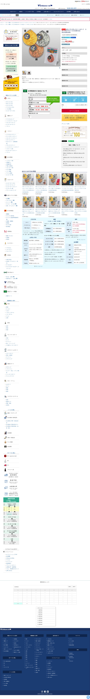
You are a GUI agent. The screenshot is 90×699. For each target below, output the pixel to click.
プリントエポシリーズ (11, 190)
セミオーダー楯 (9, 174)
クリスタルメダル (10, 107)
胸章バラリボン (9, 235)
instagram (71, 653)
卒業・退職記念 (6, 681)
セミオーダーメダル (10, 110)
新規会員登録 (71, 644)
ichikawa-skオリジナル (17, 647)
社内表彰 (5, 679)
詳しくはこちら (39, 266)
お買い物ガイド (47, 11)
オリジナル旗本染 (10, 215)
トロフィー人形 (9, 148)
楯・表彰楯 (6, 644)
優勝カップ (6, 640)
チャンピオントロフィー (11, 136)
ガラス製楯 (8, 169)
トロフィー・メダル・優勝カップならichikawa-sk (9, 22)
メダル (5, 638)
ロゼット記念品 (16, 650)
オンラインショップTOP (11, 554)
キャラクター (16, 640)
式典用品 (15, 638)
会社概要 (69, 11)
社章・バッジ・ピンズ (8, 649)
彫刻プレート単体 (17, 652)
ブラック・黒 (6, 667)
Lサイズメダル (9, 105)
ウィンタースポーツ (10, 374)
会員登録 (88, 4)
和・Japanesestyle (7, 661)
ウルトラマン (9, 251)
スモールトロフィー (10, 139)
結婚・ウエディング (7, 675)
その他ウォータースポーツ (12, 345)
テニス (7, 316)
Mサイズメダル (30, 24)
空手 (7, 326)
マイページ (50, 15)
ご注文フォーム (50, 653)
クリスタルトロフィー (11, 134)
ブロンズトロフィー (10, 145)
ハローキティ (9, 249)
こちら (50, 19)
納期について (49, 644)
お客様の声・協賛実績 (11, 567)
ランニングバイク (10, 376)
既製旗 (7, 222)
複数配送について (50, 640)
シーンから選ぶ (11, 409)
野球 (7, 307)
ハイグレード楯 (9, 160)
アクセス (8, 559)
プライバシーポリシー (11, 565)
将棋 (7, 389)
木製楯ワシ (8, 162)
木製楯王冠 (8, 164)
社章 (7, 198)
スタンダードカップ (10, 122)
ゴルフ (7, 310)
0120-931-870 (71, 8)
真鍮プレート (9, 295)
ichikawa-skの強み (10, 558)
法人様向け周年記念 (7, 677)
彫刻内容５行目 (65, 86)
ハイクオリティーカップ (11, 120)
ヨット (7, 339)
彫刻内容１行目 (65, 64)
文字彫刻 (39, 11)
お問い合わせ (77, 11)
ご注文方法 (49, 638)
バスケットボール (10, 312)
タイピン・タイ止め (10, 203)
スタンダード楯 (9, 167)
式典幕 (7, 237)
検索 (17, 15)
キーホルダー (9, 264)
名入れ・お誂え (9, 276)
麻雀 (7, 391)
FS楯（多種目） (9, 165)
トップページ (49, 661)
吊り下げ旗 (8, 224)
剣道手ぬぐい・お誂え (11, 278)
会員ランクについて (50, 649)
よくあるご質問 (50, 651)
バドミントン (9, 368)
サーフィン (8, 341)
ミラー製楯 (8, 171)
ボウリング (8, 367)
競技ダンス (8, 401)
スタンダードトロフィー (11, 138)
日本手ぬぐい (16, 644)
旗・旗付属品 (6, 651)
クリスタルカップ (10, 119)
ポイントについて (50, 647)
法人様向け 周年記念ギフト (12, 424)
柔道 (7, 327)
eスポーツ (8, 384)
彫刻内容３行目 (65, 75)
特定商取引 (8, 563)
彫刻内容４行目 (65, 80)
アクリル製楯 (9, 173)
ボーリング (38, 644)
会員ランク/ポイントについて (63, 15)
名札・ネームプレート (11, 205)
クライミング (9, 358)
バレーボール (9, 314)
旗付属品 (8, 226)
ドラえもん (8, 247)
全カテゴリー (13, 11)
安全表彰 (5, 685)
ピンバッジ (8, 202)
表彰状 (7, 239)
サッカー (8, 309)
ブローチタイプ (9, 200)
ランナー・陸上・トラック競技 (39, 649)
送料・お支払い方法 (50, 643)
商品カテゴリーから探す (11, 95)
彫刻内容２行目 (65, 69)
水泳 (7, 338)
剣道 (7, 329)
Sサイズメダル (9, 101)
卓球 (7, 317)
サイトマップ (9, 561)
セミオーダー (6, 647)
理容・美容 (8, 403)
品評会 (7, 405)
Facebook (71, 657)
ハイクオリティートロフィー (12, 147)
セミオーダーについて (59, 11)
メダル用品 (8, 109)
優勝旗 (7, 214)
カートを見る (71, 640)
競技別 (20, 11)
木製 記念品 (8, 259)
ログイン (84, 4)
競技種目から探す (11, 300)
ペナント (8, 126)
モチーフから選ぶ (11, 452)
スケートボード (33, 22)
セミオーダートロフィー (11, 150)
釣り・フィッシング (10, 343)
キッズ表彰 (6, 683)
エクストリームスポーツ (24, 22)
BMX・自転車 (9, 355)
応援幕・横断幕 (9, 221)
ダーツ (7, 386)
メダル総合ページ (23, 24)
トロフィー (6, 643)
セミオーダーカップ (10, 124)
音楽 (7, 399)
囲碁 (7, 387)
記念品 (15, 643)
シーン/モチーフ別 (29, 11)
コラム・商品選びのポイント (12, 568)
